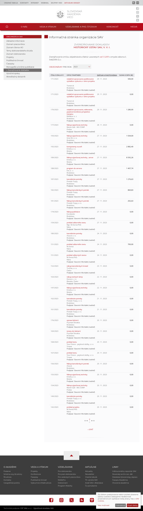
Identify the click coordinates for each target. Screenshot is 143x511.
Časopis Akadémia (120, 480)
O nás (24, 27)
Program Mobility (65, 486)
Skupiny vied (56, 3)
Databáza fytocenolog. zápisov (124, 477)
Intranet (35, 3)
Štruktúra (7, 477)
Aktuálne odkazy (72, 3)
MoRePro (62, 480)
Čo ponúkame (91, 486)
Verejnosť (112, 27)
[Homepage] (60, 14)
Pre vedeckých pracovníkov (69, 477)
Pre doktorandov (65, 471)
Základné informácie (15, 41)
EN (138, 3)
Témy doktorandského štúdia (19, 51)
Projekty (10, 57)
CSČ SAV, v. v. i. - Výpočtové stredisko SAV (37, 508)
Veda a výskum (48, 27)
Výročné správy (13, 73)
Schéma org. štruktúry (13, 474)
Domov (10, 26)
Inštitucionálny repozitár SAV (124, 471)
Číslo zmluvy (57, 75)
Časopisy (10, 64)
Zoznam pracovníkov (15, 44)
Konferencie (36, 474)
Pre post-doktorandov (67, 474)
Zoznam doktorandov (16, 54)
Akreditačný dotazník (15, 77)
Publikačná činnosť (14, 60)
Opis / (69, 75)
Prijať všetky (132, 505)
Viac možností (103, 505)
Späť (90, 429)
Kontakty (24, 3)
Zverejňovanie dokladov (18, 70)
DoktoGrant (63, 483)
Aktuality (89, 471)
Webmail (45, 3)
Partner (76, 75)
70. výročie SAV (91, 480)
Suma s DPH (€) (126, 75)
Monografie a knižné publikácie (20, 67)
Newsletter (89, 474)
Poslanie (7, 471)
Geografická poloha (12, 483)
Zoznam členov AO (14, 47)
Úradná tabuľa (11, 3)
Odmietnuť (120, 505)
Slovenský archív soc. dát (122, 474)
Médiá (133, 27)
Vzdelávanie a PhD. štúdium (81, 27)
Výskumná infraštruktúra (41, 483)
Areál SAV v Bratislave (94, 483)
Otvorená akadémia (120, 483)
